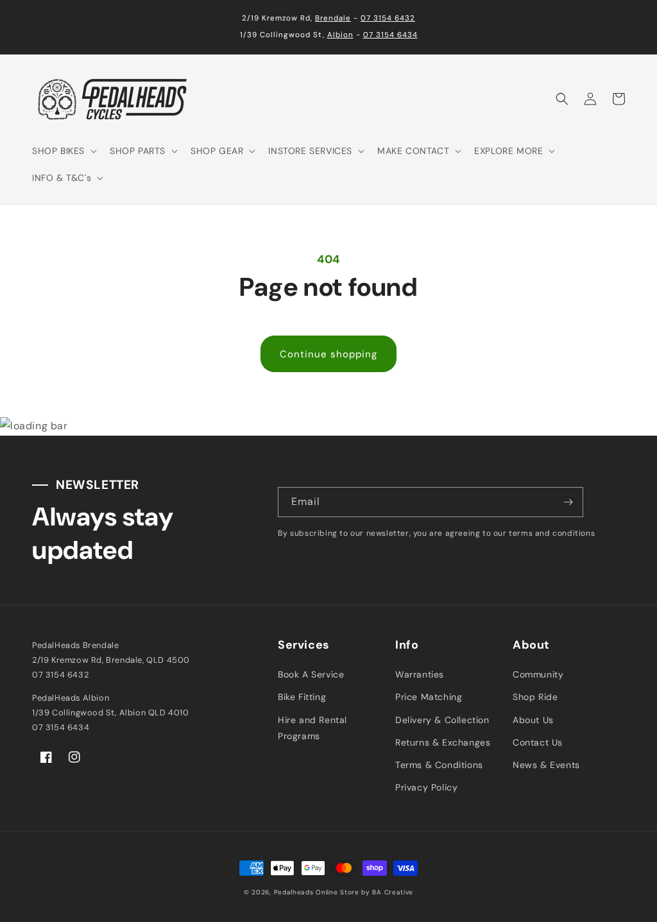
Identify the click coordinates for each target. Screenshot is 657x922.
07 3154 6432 (388, 18)
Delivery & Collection (442, 720)
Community (538, 674)
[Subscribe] (568, 502)
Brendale (333, 18)
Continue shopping (328, 354)
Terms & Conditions (439, 765)
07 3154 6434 (390, 35)
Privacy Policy (426, 787)
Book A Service (311, 674)
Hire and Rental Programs (312, 728)
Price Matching (428, 697)
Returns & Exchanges (442, 742)
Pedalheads (295, 892)
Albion (340, 35)
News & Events (546, 765)
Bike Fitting (302, 697)
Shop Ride (535, 697)
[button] (63, 150)
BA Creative (392, 892)
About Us (533, 720)
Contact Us (538, 742)
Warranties (419, 674)
